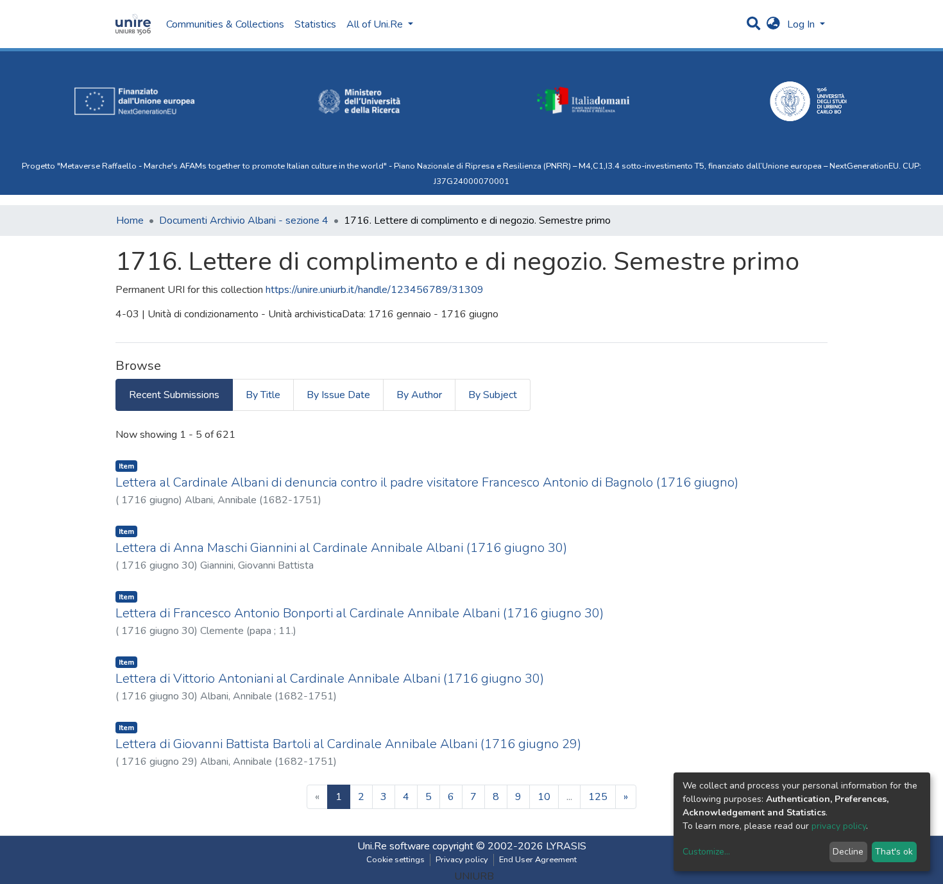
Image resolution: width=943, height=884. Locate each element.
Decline (848, 852)
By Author (419, 395)
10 (544, 797)
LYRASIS (566, 846)
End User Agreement (538, 859)
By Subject (492, 395)
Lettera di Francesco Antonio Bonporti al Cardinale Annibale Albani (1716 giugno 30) (359, 613)
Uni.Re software (393, 846)
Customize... (706, 852)
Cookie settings (395, 859)
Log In (802, 24)
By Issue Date (338, 395)
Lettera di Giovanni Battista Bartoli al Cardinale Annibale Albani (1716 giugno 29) (348, 744)
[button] (773, 24)
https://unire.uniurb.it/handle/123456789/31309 (375, 290)
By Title (263, 395)
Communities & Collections (225, 24)
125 (597, 797)
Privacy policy (462, 859)
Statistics (315, 24)
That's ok (894, 852)
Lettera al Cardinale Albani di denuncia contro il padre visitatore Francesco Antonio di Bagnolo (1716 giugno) (426, 482)
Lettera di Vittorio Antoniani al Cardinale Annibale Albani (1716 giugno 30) (329, 678)
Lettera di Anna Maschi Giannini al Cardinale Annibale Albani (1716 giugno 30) (341, 547)
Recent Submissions (174, 395)
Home (130, 220)
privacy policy (838, 826)
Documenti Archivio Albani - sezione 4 (243, 220)
